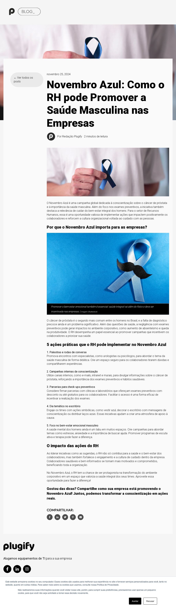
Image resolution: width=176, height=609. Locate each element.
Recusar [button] (150, 601)
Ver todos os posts (23, 79)
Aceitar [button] (135, 601)
